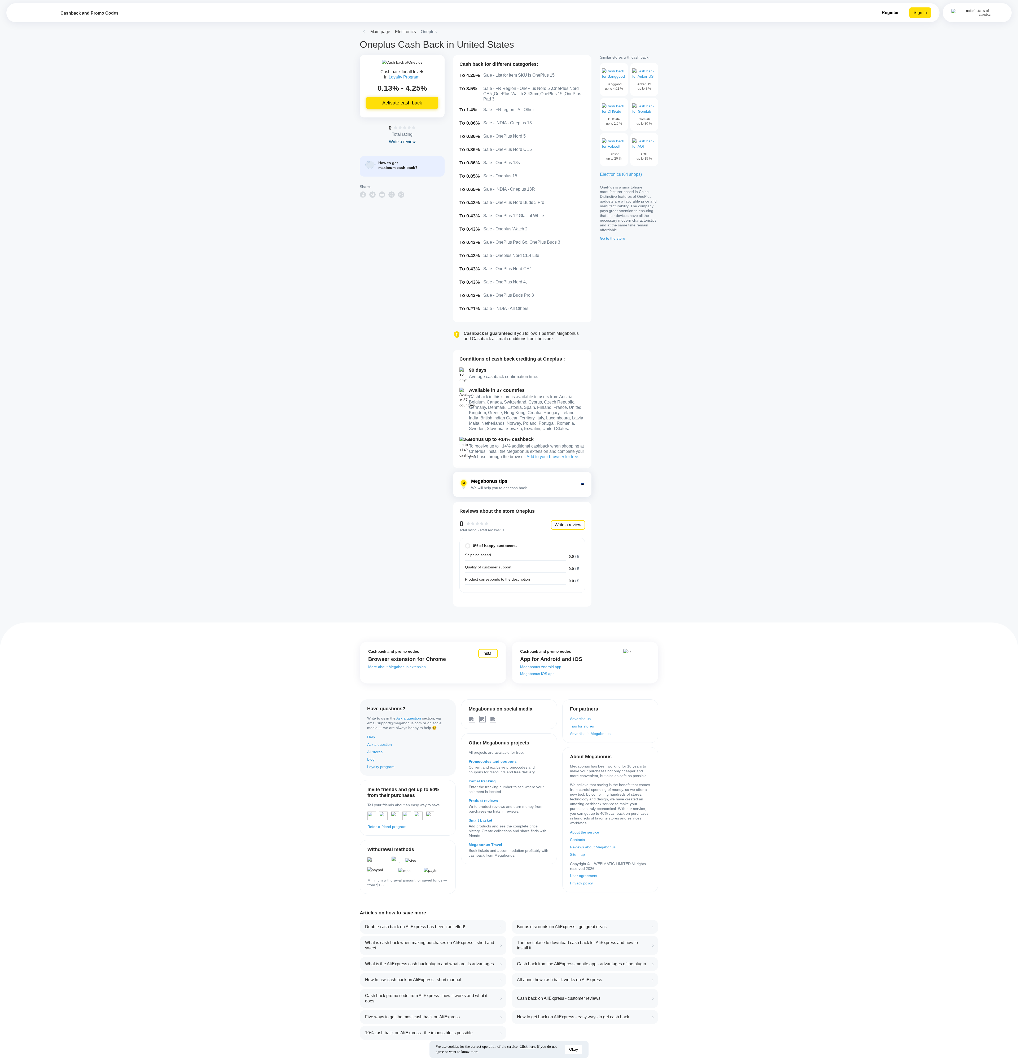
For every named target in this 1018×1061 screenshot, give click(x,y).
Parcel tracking (482, 781)
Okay (573, 1049)
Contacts (577, 840)
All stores (375, 752)
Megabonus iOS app (537, 674)
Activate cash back (402, 103)
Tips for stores (582, 726)
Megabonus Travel (485, 845)
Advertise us (580, 719)
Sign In (920, 12)
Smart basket (480, 820)
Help (371, 737)
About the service (584, 832)
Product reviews (483, 801)
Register (890, 12)
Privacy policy (581, 883)
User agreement (583, 876)
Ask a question (408, 718)
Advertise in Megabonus (590, 733)
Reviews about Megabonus (593, 847)
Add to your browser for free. (552, 456)
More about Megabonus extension (397, 667)
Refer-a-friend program (386, 827)
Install (488, 653)
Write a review (568, 525)
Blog (371, 759)
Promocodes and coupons (493, 761)
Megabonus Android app (540, 667)
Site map (577, 854)
